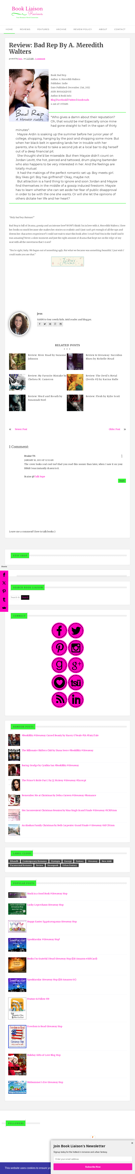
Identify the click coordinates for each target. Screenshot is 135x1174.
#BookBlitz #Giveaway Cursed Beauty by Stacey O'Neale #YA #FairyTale (60, 735)
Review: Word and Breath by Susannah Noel (45, 398)
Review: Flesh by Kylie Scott (103, 396)
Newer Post (21, 429)
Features (43, 29)
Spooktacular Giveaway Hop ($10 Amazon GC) (51, 979)
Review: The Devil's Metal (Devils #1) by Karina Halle (102, 377)
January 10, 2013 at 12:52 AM (39, 460)
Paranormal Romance (21, 865)
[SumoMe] (4, 608)
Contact (119, 29)
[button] (93, 1146)
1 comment (40, 59)
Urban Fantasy (70, 865)
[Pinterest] (4, 591)
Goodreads (83, 100)
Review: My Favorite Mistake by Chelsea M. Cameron (47, 377)
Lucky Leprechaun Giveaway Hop (45, 904)
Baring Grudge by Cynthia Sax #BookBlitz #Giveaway (50, 765)
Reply (122, 480)
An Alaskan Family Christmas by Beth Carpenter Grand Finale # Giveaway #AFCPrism (68, 825)
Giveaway (92, 861)
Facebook (62, 100)
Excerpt (68, 861)
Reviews (25, 29)
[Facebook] (4, 575)
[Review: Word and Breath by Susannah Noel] (17, 403)
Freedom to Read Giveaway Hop (44, 1026)
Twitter (72, 100)
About (103, 29)
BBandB (14, 861)
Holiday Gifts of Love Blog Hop (44, 1055)
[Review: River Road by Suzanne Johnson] (17, 361)
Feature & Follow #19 (38, 999)
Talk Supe (39, 476)
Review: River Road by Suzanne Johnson (47, 357)
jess (20, 59)
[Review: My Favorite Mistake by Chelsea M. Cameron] (17, 382)
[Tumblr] (4, 599)
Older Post (114, 429)
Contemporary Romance (35, 861)
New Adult (107, 861)
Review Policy (83, 29)
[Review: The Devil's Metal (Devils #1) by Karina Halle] (75, 382)
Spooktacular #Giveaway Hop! (43, 939)
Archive (61, 29)
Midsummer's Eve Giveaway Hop (45, 1082)
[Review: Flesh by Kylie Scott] (75, 403)
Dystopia (55, 861)
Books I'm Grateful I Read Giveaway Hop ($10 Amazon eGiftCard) (62, 958)
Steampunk (52, 865)
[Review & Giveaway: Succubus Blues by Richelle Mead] (75, 361)
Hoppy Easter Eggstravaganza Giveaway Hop (52, 921)
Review (39, 865)
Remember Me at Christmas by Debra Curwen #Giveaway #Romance (59, 795)
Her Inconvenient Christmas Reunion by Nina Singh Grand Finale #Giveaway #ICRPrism (69, 810)
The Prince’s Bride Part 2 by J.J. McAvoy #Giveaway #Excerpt (54, 780)
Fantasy (80, 861)
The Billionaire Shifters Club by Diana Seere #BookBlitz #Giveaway (57, 750)
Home (9, 29)
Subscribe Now (93, 1166)
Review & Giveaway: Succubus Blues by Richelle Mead (104, 357)
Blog (53, 100)
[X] (4, 583)
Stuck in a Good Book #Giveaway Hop (47, 893)
